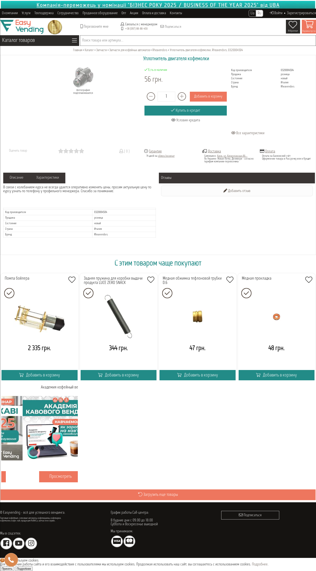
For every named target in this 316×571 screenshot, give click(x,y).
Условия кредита (187, 120)
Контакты (176, 13)
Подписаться (172, 27)
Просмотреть (39, 476)
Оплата (270, 152)
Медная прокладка (257, 278)
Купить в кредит (187, 110)
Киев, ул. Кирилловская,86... (232, 156)
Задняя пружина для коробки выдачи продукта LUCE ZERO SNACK (113, 280)
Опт (123, 13)
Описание (16, 178)
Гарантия (155, 152)
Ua (252, 13)
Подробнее (260, 564)
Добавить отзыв (238, 191)
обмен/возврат (166, 156)
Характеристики (47, 178)
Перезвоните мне (96, 27)
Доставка (214, 152)
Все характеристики (249, 133)
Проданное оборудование (100, 13)
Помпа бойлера (17, 278)
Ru (259, 13)
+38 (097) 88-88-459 (136, 28)
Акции (134, 13)
